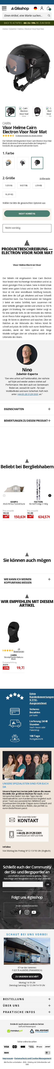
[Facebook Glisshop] (20, 913)
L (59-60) (38, 185)
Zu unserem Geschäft (27, 976)
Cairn (7, 123)
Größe (9, 178)
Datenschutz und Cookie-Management (32, 1058)
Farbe (8, 153)
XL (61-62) (9, 194)
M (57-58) (23, 185)
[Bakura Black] (13, 632)
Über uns (11, 1005)
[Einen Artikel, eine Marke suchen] (49, 15)
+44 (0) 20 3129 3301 (28, 394)
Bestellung (13, 999)
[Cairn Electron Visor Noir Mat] (27, 67)
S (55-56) (8, 185)
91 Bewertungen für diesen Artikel (29, 136)
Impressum (8, 1058)
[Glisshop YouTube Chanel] (34, 913)
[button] (27, 409)
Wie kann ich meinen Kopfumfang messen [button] (18, 581)
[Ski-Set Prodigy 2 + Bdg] (38, 490)
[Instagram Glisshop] (27, 913)
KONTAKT (28, 820)
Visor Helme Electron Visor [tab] (27, 264)
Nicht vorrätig (27, 213)
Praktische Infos (19, 1012)
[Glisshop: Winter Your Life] (20, 9)
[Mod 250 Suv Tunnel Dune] (14, 490)
